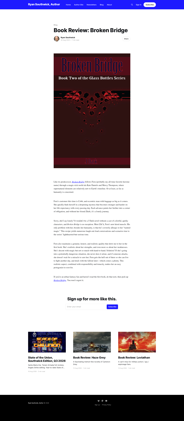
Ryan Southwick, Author (44, 4)
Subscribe (150, 5)
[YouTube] (106, 401)
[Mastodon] (102, 401)
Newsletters (91, 5)
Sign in (138, 5)
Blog (102, 5)
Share (126, 39)
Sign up (97, 405)
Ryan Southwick (68, 37)
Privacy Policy (106, 405)
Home (68, 5)
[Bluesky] (98, 401)
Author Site (78, 5)
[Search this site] (132, 4)
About (109, 5)
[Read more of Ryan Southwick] (57, 39)
